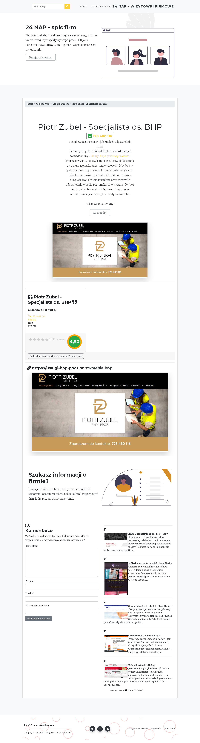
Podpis (29, 581)
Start (83, 6)
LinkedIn (139, 690)
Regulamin (155, 728)
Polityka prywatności (137, 728)
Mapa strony (169, 728)
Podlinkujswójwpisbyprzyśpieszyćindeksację (56, 356)
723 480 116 (102, 136)
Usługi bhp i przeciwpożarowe (110, 156)
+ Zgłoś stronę (101, 6)
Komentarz (31, 545)
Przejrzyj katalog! (40, 57)
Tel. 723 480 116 (36, 316)
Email (29, 593)
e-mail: (32, 319)
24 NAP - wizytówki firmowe (143, 6)
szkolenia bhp (98, 368)
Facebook (122, 690)
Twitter (130, 690)
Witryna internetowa (37, 605)
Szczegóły (100, 212)
